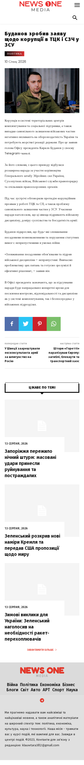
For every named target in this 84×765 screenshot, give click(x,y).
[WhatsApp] (54, 324)
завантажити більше (40, 649)
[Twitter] (26, 324)
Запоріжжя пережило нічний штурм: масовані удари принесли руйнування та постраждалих (30, 463)
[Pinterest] (40, 324)
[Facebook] (12, 324)
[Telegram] (42, 701)
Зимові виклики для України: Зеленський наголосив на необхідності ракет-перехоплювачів (27, 627)
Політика (14, 54)
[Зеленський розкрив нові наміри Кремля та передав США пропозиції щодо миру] (42, 510)
